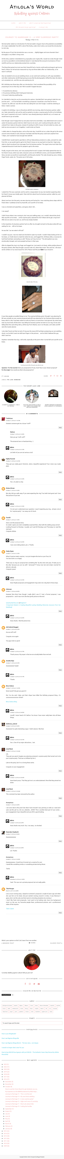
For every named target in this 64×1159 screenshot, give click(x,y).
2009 (5, 1146)
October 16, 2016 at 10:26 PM (17, 617)
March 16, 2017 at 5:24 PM (12, 890)
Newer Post (8, 943)
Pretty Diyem (10, 551)
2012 (5, 1138)
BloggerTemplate (40, 1156)
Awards (15, 1005)
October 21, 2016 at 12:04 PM (13, 859)
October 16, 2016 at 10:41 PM (17, 739)
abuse (36, 1005)
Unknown (9, 589)
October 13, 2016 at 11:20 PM (13, 688)
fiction (31, 1008)
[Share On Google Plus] (57, 376)
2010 (5, 1143)
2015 (5, 1131)
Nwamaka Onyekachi (12, 832)
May (6, 1118)
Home (14, 23)
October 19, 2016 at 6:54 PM (17, 847)
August (7, 1111)
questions (21, 1011)
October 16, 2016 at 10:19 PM (17, 506)
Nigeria (21, 1005)
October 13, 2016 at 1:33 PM (12, 553)
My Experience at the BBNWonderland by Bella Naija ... (21, 1091)
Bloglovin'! (23, 603)
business (58, 1005)
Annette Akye (10, 660)
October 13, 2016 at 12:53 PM (13, 461)
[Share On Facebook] (54, 376)
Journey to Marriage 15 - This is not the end (18, 1094)
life (46, 1008)
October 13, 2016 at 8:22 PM (12, 629)
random (27, 1011)
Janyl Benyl (9, 749)
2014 (5, 1133)
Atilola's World (32, 6)
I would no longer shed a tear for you (13, 1047)
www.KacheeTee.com (12, 603)
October (7, 1086)
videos (51, 1011)
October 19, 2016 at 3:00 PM (12, 834)
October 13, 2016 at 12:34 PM (17, 434)
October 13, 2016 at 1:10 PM (12, 519)
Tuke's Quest (10, 908)
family (26, 1008)
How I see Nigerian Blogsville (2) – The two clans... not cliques (20, 1043)
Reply (60, 427)
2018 (5, 1074)
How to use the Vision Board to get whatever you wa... (21, 1089)
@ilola (12, 447)
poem (16, 1011)
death (9, 1008)
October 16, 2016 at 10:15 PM (17, 449)
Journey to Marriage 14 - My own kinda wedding (19, 1096)
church (4, 1008)
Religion (26, 1005)
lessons (41, 1008)
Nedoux (12, 432)
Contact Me (43, 27)
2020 (5, 1069)
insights (36, 1008)
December (8, 1081)
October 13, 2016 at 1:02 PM (12, 490)
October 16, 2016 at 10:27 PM (17, 651)
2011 (5, 1141)
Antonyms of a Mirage (7, 1005)
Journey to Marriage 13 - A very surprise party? (19, 1099)
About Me (22, 23)
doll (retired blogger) (12, 627)
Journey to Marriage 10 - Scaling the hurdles (18, 1106)
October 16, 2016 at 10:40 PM (17, 712)
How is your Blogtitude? (9, 1033)
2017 (5, 1076)
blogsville (52, 1005)
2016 (5, 1079)
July (6, 1114)
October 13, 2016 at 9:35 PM (12, 663)
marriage (17, 379)
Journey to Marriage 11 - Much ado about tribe (19, 1104)
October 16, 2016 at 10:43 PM (17, 777)
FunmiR (8, 517)
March (7, 1123)
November (8, 1084)
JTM (8, 379)
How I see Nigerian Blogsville (10, 1038)
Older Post (55, 943)
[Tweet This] (51, 376)
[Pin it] (61, 376)
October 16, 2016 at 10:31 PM (17, 676)
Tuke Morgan (10, 888)
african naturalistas (44, 1005)
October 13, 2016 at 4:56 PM (12, 591)
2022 (5, 1067)
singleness (37, 1011)
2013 (5, 1136)
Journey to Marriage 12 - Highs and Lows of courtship (21, 1101)
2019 (5, 1072)
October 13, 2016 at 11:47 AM (13, 420)
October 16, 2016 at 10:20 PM (17, 542)
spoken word (44, 1011)
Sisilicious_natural (11, 724)
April (6, 1121)
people (11, 1011)
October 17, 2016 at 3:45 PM (12, 804)
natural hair (5, 1011)
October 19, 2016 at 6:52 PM (17, 822)
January (7, 1128)
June (6, 1116)
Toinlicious (9, 418)
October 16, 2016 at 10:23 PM (17, 580)
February (7, 1126)
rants (32, 1011)
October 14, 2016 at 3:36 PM (12, 726)
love (11, 379)
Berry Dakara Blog (11, 701)
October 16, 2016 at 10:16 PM (17, 478)
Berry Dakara (10, 686)
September (8, 1109)
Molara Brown (10, 488)
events (21, 1008)
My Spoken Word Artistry (26, 27)
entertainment (15, 1008)
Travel (31, 1005)
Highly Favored (10, 459)
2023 (5, 1064)
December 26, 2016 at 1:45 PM (17, 879)
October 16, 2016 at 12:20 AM (13, 751)
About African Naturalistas (40, 23)
